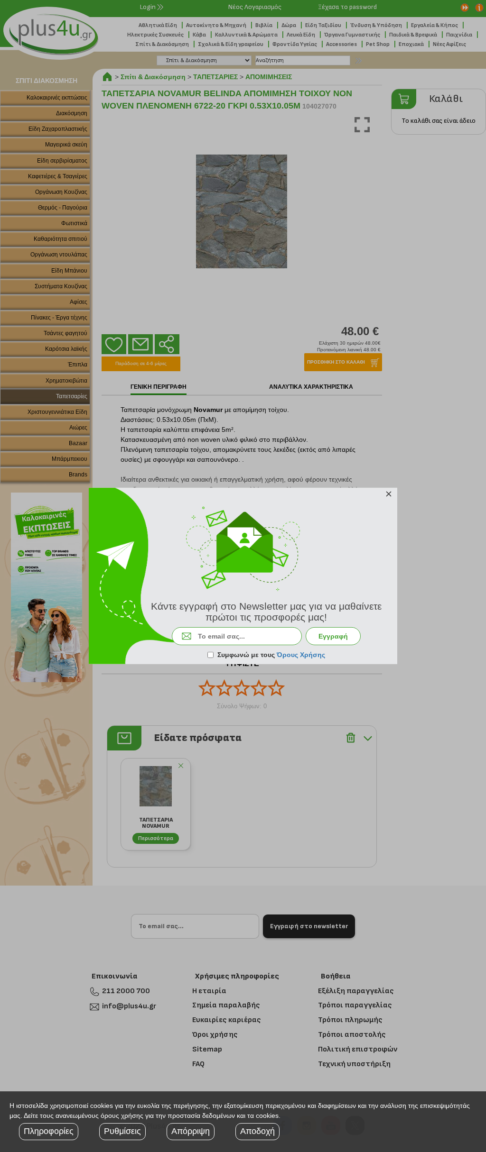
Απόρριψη (190, 1131)
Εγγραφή (333, 636)
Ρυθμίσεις (122, 1131)
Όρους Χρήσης (301, 654)
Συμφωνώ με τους (271, 654)
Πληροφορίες (49, 1131)
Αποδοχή (257, 1131)
